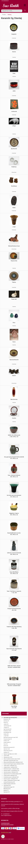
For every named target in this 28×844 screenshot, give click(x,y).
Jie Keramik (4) (7, 726)
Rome (14, 341)
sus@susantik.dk (7, 815)
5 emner (14, 210)
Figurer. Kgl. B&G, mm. (9, 754)
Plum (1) (5, 744)
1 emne (14, 57)
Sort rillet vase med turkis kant (14, 495)
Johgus (14, 125)
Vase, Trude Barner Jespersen (14, 591)
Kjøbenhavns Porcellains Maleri (11, 774)
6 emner (14, 153)
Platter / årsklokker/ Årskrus (10, 780)
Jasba (14, 91)
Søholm (14, 375)
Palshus (14, 282)
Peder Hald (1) (7, 742)
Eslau (14, 73)
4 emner (14, 115)
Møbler (5, 790)
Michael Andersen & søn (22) (11, 737)
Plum (14, 322)
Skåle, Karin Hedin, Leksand (14, 665)
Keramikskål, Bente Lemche (14, 533)
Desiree (14, 51)
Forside (4, 14)
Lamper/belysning (8, 782)
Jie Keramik (14, 111)
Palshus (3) (6, 740)
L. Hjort (14, 226)
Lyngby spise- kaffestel (9, 767)
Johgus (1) (6, 727)
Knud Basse (14, 186)
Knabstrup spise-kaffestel (10, 777)
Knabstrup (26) (7, 730)
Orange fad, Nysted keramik (14, 608)
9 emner (14, 230)
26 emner (14, 172)
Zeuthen (14, 418)
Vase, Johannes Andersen (14, 475)
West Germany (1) (8, 750)
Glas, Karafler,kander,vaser (10, 759)
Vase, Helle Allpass (14, 572)
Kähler (14, 207)
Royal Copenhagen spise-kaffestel (12, 764)
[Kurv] (25, 10)
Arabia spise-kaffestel (9, 775)
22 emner (14, 249)
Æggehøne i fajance (14, 513)
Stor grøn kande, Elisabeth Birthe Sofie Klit (14, 457)
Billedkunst (6, 788)
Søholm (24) (7, 749)
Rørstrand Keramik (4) (9, 747)
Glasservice (6, 757)
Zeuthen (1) (6, 752)
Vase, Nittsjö (14, 706)
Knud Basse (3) (7, 732)
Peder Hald (14, 299)
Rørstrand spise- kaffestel (10, 769)
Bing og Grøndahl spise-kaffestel (12, 762)
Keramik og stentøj (9, 717)
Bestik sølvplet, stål (8, 783)
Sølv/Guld (6, 785)
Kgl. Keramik (14, 148)
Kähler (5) (6, 734)
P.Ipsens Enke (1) (8, 739)
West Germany (14, 399)
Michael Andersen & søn (14, 246)
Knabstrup (14, 166)
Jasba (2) (6, 724)
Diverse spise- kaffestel (9, 778)
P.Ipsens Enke (14, 260)
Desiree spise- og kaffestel (10, 770)
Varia (5, 755)
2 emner (14, 38)
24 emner (14, 383)
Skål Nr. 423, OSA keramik (14, 435)
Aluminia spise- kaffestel (10, 772)
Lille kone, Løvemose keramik (14, 552)
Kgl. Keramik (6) (7, 729)
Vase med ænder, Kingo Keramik (14, 648)
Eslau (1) (6, 722)
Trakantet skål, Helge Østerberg (14, 626)
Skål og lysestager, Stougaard (14, 684)
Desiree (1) (6, 721)
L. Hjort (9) (6, 735)
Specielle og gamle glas (10, 760)
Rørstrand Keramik (14, 359)
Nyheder (6, 792)
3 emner (14, 191)
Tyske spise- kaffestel (9, 765)
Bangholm (14, 34)
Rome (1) (6, 745)
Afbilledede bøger (8, 787)
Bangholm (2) (7, 719)
